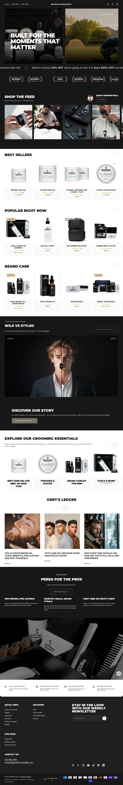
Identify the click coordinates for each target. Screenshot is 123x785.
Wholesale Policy (10, 742)
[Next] (110, 56)
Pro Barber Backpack (77, 246)
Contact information (9, 781)
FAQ (34, 709)
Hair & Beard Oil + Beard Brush (18, 303)
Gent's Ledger (37, 712)
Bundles (7, 724)
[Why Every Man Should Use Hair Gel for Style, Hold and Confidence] (102, 531)
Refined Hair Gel (18, 190)
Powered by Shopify (25, 776)
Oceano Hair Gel (47, 190)
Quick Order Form (10, 745)
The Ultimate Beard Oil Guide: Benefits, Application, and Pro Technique (22, 556)
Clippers (7, 712)
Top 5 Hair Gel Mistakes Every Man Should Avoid (62, 554)
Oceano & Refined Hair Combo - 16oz (77, 191)
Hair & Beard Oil (47, 302)
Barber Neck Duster (106, 246)
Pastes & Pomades (11, 721)
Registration (8, 739)
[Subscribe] (104, 718)
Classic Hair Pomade (106, 190)
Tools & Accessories (11, 709)
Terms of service (22, 779)
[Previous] (12, 56)
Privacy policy (15, 779)
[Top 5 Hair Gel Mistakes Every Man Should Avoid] (62, 531)
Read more (8, 563)
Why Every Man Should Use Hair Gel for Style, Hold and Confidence (101, 556)
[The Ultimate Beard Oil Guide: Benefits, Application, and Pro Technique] (22, 531)
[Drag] (61, 366)
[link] (101, 99)
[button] (47, 122)
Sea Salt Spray (48, 246)
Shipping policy (31, 779)
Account (35, 718)
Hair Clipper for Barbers (18, 247)
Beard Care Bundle (106, 302)
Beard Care (8, 715)
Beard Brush (77, 302)
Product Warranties (39, 715)
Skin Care (8, 718)
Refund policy (8, 779)
